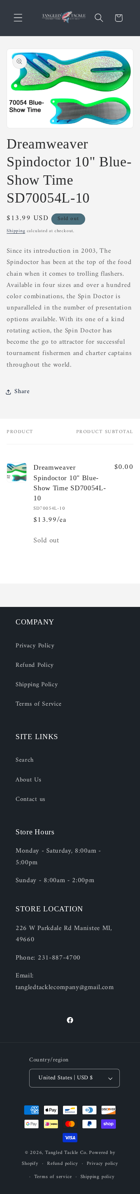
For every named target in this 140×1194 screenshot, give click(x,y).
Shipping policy (97, 1177)
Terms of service (53, 1177)
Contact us (31, 799)
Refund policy (62, 1163)
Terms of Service (39, 704)
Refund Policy (35, 665)
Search (25, 760)
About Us (29, 779)
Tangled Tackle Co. (66, 1153)
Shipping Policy (37, 684)
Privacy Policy (35, 645)
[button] (18, 18)
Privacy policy (102, 1163)
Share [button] (22, 391)
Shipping (16, 231)
